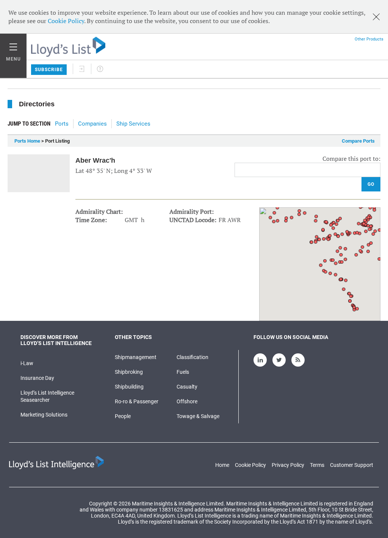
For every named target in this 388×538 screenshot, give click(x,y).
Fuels (183, 372)
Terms (317, 465)
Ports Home (27, 141)
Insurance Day (37, 378)
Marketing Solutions (43, 415)
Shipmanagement (135, 357)
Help (100, 69)
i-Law (26, 363)
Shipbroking (129, 372)
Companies (92, 123)
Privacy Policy (288, 465)
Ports (62, 123)
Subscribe (49, 69)
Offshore (187, 401)
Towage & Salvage (198, 416)
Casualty (187, 387)
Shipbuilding (129, 387)
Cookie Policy (66, 21)
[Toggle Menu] (13, 45)
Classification (192, 357)
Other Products (369, 39)
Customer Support (351, 465)
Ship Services (133, 123)
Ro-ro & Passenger (136, 401)
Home (222, 465)
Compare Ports (358, 141)
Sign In (82, 69)
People (123, 416)
